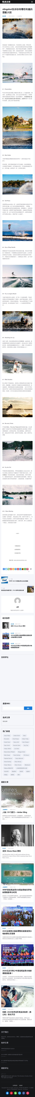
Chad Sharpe (16, 739)
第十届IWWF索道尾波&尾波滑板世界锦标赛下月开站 (14, 1060)
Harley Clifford (7, 748)
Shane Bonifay (7, 761)
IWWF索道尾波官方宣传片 (8, 1048)
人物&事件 (4, 809)
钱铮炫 (12, 774)
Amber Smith (17, 735)
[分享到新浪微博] (11, 569)
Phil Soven (26, 755)
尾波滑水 (14, 771)
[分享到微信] (9, 569)
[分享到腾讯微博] (16, 569)
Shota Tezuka (18, 765)
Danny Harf (16, 742)
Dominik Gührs (16, 745)
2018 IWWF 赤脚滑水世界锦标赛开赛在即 (11, 1054)
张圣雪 (21, 771)
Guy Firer (26, 745)
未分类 (4, 16)
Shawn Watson (7, 765)
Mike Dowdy (7, 755)
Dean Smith (7, 745)
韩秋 (19, 774)
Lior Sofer (16, 748)
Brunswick (6, 739)
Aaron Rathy (7, 735)
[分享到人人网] (18, 569)
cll (17, 607)
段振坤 (28, 771)
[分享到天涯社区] (27, 569)
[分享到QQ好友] (6, 569)
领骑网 (20, 1085)
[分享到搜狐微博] (23, 569)
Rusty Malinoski (19, 758)
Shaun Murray (18, 761)
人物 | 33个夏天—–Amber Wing (14, 812)
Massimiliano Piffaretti (9, 752)
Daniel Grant (7, 742)
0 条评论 (19, 16)
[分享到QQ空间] (13, 569)
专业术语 (6, 771)
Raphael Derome (8, 758)
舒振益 (5, 774)
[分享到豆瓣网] (25, 569)
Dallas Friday (25, 739)
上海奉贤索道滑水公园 (21, 768)
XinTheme (25, 1089)
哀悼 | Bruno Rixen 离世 (18, 626)
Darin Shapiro (25, 742)
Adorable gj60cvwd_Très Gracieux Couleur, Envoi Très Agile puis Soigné (16, 1076)
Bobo (24, 735)
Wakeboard (27, 765)
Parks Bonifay (17, 755)
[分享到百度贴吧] (20, 569)
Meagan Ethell (21, 752)
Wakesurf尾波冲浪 (8, 768)
